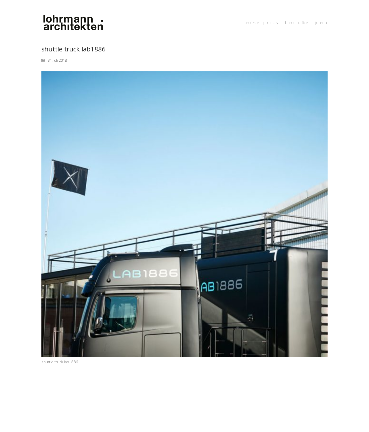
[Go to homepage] (72, 23)
